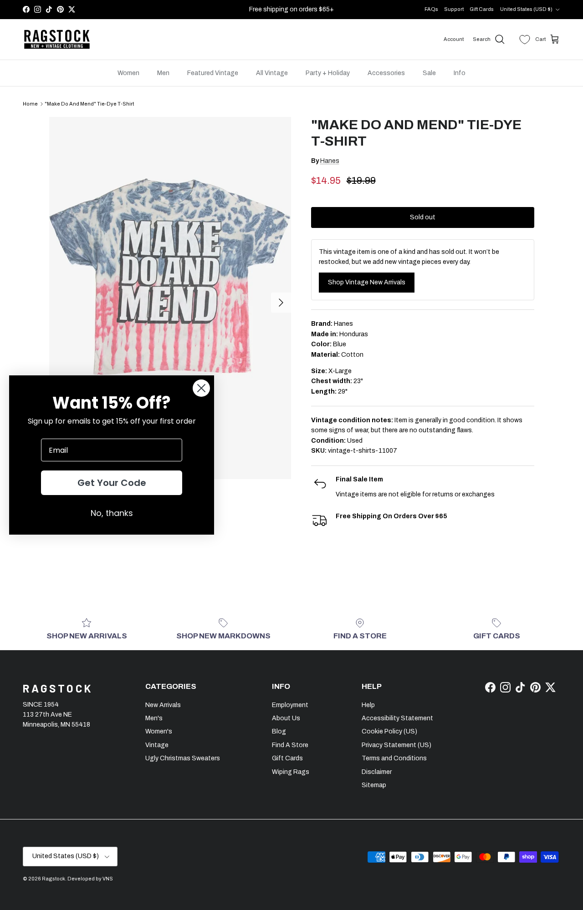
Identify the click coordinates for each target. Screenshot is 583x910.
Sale (429, 73)
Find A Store (290, 745)
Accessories (386, 73)
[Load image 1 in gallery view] (170, 297)
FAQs (431, 9)
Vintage (157, 745)
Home (30, 103)
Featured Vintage (212, 73)
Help (368, 705)
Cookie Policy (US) (389, 731)
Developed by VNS (90, 878)
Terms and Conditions (394, 758)
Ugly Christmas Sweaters (182, 758)
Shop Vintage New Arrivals (366, 282)
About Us (286, 718)
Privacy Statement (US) (396, 745)
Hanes (329, 160)
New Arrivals (163, 705)
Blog (279, 731)
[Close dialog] (201, 388)
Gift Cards (482, 9)
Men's (154, 718)
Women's (158, 731)
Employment (290, 705)
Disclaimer (377, 771)
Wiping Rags (290, 771)
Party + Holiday (328, 73)
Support (454, 9)
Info (459, 73)
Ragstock (53, 878)
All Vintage (272, 73)
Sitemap (374, 785)
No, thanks (112, 513)
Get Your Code (111, 482)
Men (163, 73)
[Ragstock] (57, 39)
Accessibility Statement (397, 718)
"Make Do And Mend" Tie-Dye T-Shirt (89, 103)
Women (128, 73)
